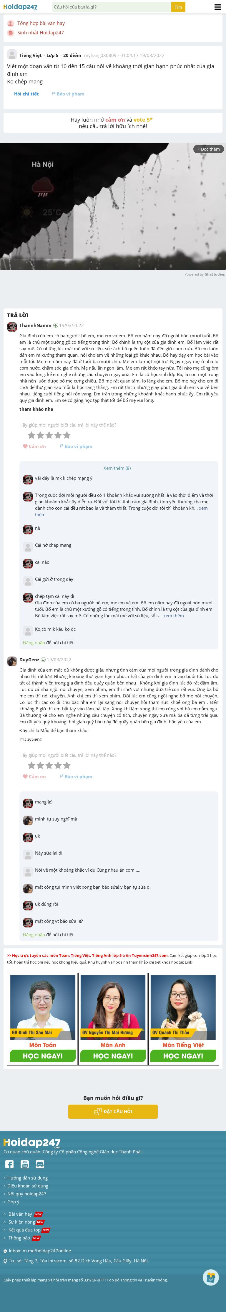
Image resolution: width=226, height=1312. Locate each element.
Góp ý (13, 1201)
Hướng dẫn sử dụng (27, 1178)
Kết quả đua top (29, 1230)
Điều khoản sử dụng (27, 1186)
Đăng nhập (34, 642)
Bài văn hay (24, 1214)
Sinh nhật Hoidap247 (40, 32)
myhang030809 (100, 55)
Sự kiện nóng (26, 1222)
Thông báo (24, 1238)
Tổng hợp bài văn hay (41, 23)
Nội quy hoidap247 (26, 1194)
